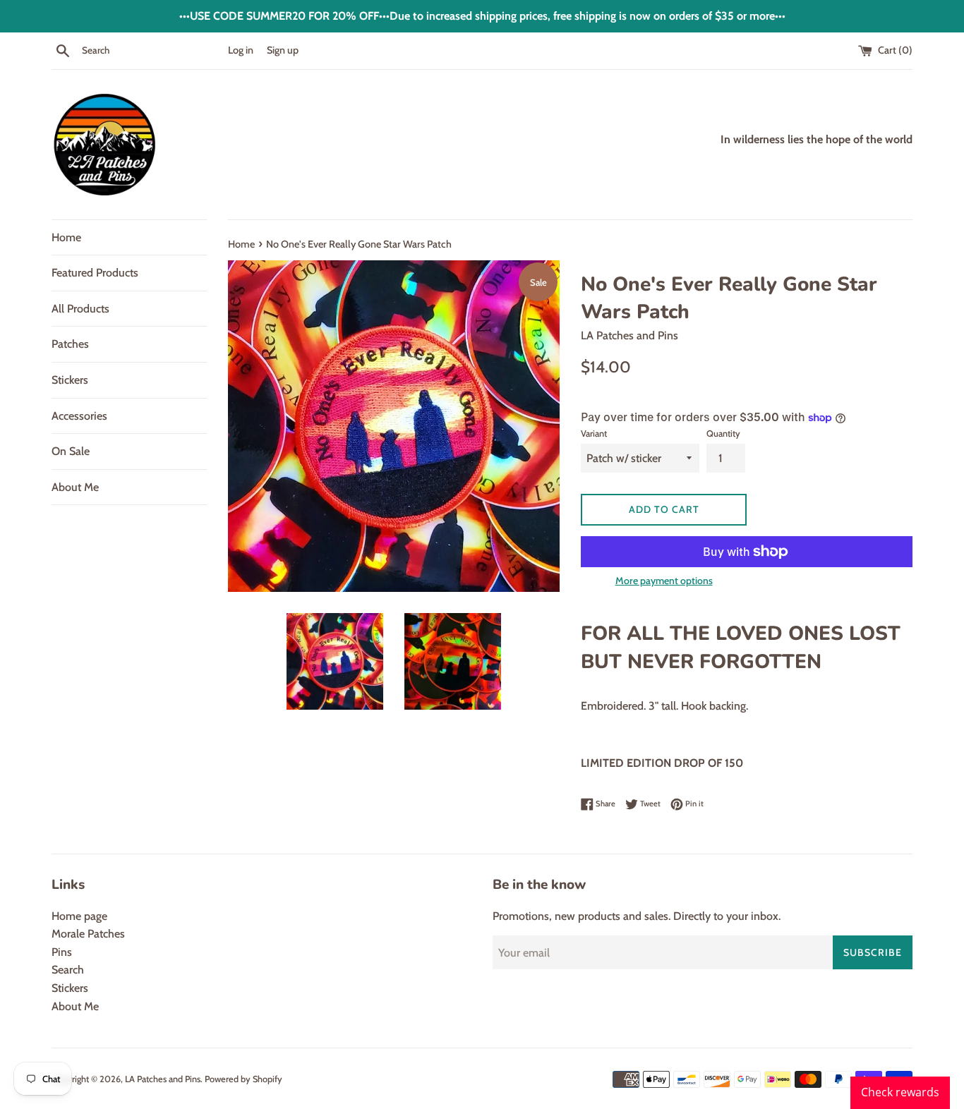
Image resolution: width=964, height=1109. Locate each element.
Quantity (723, 433)
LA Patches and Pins (162, 1079)
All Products (80, 308)
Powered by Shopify (243, 1079)
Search (68, 969)
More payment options (664, 580)
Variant (594, 433)
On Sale (71, 451)
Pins (62, 952)
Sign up (283, 50)
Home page (79, 916)
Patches (70, 344)
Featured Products (95, 272)
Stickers (70, 380)
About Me (75, 487)
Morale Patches (88, 933)
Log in (240, 50)
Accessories (79, 416)
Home (66, 237)
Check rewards (900, 1092)
